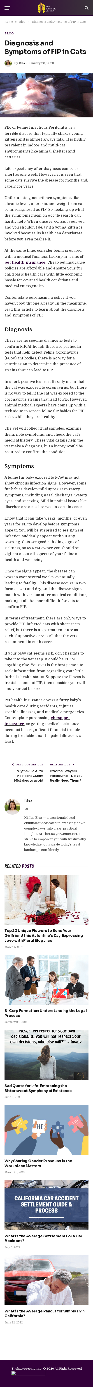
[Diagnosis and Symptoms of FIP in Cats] (46, 95)
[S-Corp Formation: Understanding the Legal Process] (46, 980)
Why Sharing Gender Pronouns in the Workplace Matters (38, 1163)
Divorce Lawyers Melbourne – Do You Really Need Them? (66, 776)
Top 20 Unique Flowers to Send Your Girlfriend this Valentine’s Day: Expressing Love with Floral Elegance (44, 935)
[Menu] (7, 8)
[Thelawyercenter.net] (46, 8)
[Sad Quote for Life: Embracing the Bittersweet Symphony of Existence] (46, 1055)
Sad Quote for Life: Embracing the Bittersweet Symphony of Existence (38, 1088)
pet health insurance (25, 262)
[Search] (86, 8)
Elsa (22, 63)
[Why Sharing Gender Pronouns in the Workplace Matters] (46, 1130)
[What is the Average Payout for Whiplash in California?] (46, 1280)
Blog (9, 33)
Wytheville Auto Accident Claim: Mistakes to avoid (28, 776)
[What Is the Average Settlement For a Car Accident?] (46, 1205)
